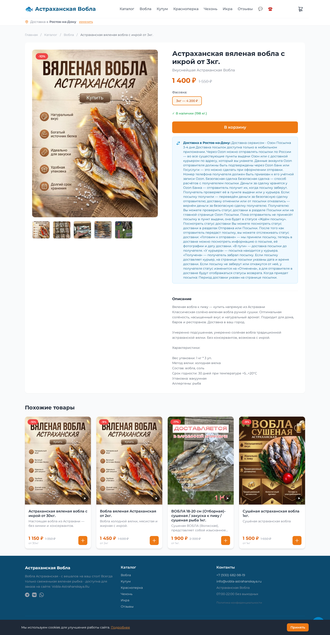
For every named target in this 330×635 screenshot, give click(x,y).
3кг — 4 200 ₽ (187, 101)
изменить (86, 21)
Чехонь (210, 9)
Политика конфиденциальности (239, 602)
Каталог (127, 9)
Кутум (162, 9)
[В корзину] (82, 540)
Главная (31, 35)
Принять (297, 627)
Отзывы (245, 9)
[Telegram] (27, 595)
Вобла (145, 9)
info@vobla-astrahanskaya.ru (239, 581)
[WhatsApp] (41, 595)
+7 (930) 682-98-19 (230, 575)
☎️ (270, 9)
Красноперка (185, 9)
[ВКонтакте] (34, 595)
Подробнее (120, 627)
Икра (227, 9)
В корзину (235, 127)
